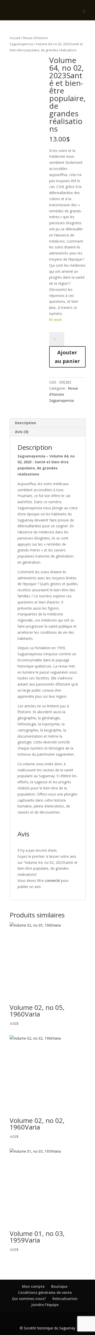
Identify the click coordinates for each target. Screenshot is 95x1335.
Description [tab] (25, 422)
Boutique (59, 1286)
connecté (52, 880)
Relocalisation (65, 1298)
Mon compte (33, 1286)
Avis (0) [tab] (21, 431)
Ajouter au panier (67, 356)
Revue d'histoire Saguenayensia (63, 394)
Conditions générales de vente (45, 1292)
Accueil (15, 38)
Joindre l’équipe (45, 1304)
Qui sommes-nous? (29, 1298)
